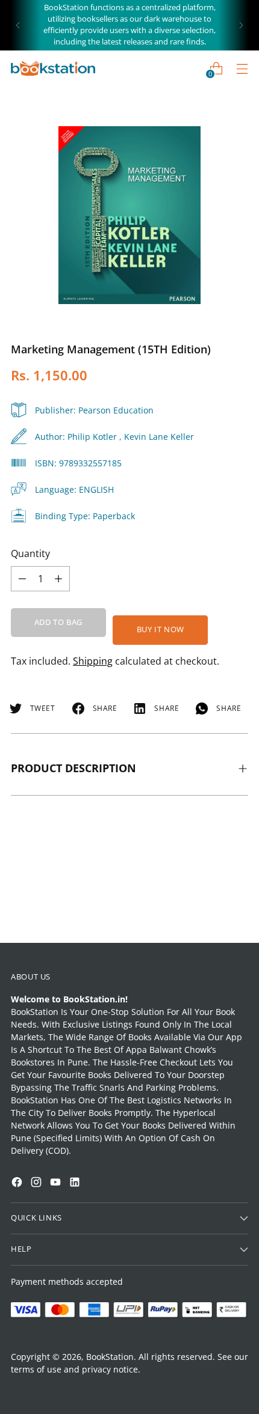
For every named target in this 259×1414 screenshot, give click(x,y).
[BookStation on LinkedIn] (76, 1183)
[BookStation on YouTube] (56, 1183)
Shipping (93, 661)
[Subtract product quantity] (58, 579)
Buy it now (160, 629)
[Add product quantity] (22, 579)
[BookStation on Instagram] (37, 1183)
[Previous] (18, 25)
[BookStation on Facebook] (18, 1183)
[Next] (241, 25)
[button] (32, 1262)
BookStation (110, 1356)
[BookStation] (53, 68)
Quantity (30, 553)
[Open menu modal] (241, 68)
